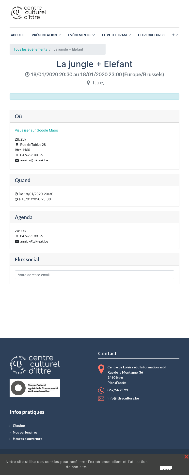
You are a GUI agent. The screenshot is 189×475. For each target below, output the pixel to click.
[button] (175, 35)
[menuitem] (18, 35)
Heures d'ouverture (27, 439)
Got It (167, 470)
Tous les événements (30, 49)
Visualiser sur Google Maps (36, 130)
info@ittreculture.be (123, 398)
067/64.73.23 (118, 390)
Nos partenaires (25, 432)
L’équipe (19, 426)
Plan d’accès (117, 383)
